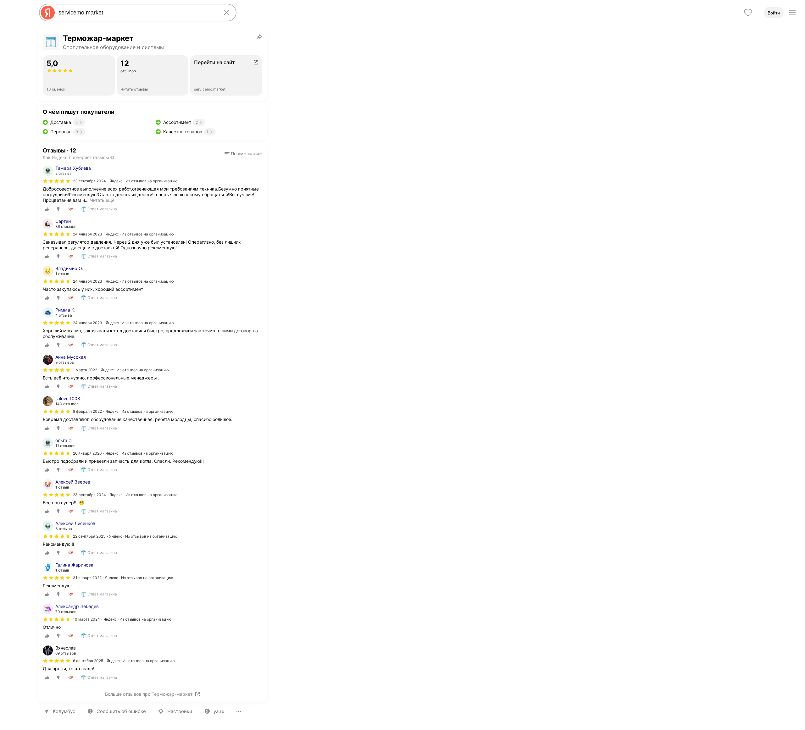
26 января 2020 (87, 453)
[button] (243, 154)
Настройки (179, 711)
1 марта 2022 (85, 370)
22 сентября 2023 (89, 536)
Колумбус (64, 711)
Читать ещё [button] (102, 200)
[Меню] (792, 12)
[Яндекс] (48, 12)
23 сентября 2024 (89, 181)
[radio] (47, 209)
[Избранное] (748, 12)
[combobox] (136, 12)
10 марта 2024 (86, 619)
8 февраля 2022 (87, 411)
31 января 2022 (87, 577)
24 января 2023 (87, 234)
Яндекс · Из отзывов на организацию (143, 181)
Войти (774, 12)
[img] (56, 181)
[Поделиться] (259, 36)
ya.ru (219, 711)
